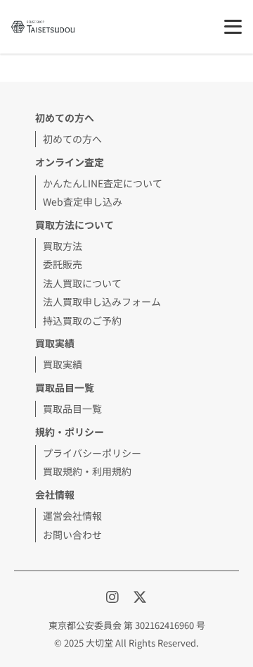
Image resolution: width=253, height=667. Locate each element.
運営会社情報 (72, 516)
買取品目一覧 (72, 408)
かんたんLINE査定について (102, 183)
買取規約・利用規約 (87, 471)
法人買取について (82, 283)
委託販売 (62, 264)
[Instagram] (114, 596)
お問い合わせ (72, 535)
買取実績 (62, 364)
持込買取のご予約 (82, 320)
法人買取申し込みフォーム (102, 301)
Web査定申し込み (82, 201)
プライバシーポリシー (92, 453)
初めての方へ (72, 139)
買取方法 (62, 246)
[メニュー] (233, 27)
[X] (140, 596)
